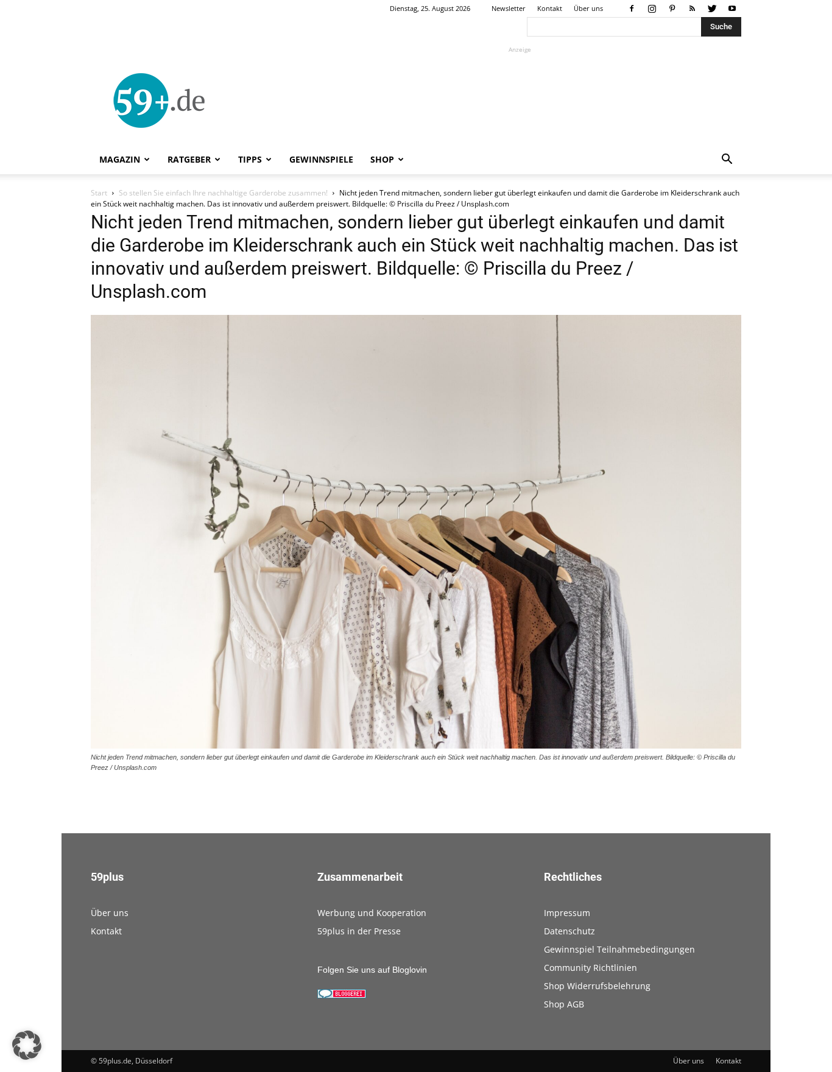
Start (99, 193)
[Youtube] (732, 8)
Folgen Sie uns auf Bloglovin (372, 970)
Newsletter (509, 8)
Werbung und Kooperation (371, 913)
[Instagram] (652, 8)
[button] (726, 160)
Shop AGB (564, 1004)
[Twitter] (712, 8)
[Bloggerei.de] (341, 995)
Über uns (588, 8)
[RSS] (692, 8)
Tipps (250, 159)
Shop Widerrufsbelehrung (597, 986)
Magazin (119, 159)
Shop (382, 159)
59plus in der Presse (359, 931)
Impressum (567, 913)
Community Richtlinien (590, 967)
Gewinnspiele (321, 159)
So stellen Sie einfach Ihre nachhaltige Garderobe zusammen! (223, 193)
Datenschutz (569, 931)
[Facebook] (631, 8)
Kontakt (549, 8)
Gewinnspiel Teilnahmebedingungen (619, 949)
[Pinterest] (672, 8)
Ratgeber (189, 159)
